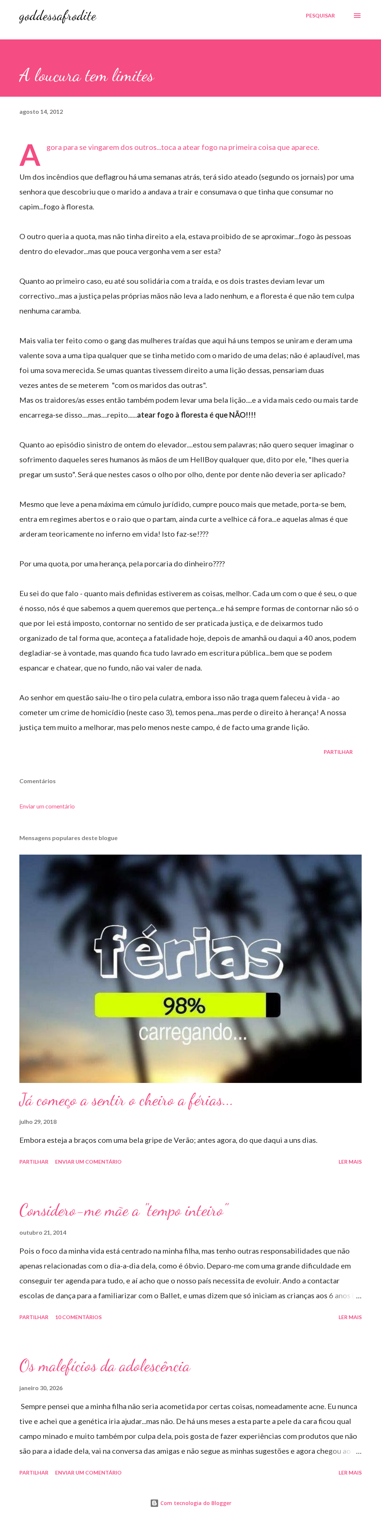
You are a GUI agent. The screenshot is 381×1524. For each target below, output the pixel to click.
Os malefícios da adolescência (104, 1365)
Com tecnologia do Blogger (195, 1503)
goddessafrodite (57, 15)
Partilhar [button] (338, 752)
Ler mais (350, 1161)
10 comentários (78, 1317)
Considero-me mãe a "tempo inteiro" (123, 1210)
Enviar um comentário (47, 806)
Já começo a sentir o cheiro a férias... (126, 1099)
